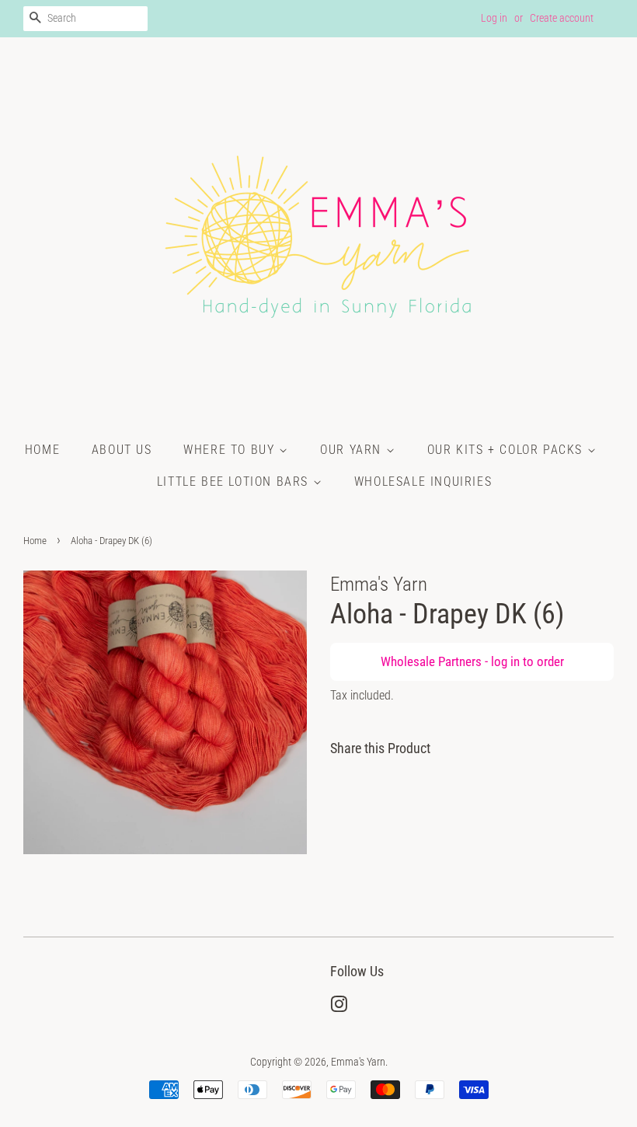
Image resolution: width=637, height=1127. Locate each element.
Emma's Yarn (358, 1062)
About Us (122, 449)
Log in (494, 18)
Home (42, 449)
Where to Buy (231, 449)
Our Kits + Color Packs (507, 449)
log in (505, 661)
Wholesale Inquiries (423, 481)
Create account (561, 18)
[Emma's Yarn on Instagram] (338, 1007)
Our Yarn (352, 449)
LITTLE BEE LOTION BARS (235, 481)
